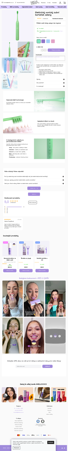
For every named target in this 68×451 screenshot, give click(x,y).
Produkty (4, 7)
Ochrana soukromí (18, 430)
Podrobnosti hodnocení (57, 18)
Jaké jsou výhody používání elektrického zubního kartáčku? (19, 179)
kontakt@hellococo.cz (9, 2)
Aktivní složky (49, 413)
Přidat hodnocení (32, 202)
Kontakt (49, 408)
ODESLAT (47, 366)
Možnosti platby (18, 424)
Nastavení (16, 447)
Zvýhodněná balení (27, 7)
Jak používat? (39, 82)
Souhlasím (50, 442)
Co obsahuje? (39, 86)
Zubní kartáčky (50, 7)
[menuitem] (38, 2)
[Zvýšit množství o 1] (46, 50)
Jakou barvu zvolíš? (41, 37)
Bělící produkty (14, 7)
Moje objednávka (18, 420)
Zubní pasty (39, 7)
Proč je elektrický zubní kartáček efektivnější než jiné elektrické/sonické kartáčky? (25, 176)
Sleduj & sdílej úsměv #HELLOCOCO (33, 384)
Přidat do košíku (56, 50)
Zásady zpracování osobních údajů (33, 368)
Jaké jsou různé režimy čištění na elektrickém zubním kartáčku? (20, 183)
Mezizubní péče (62, 7)
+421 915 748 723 (21, 2)
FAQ (49, 411)
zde (19, 444)
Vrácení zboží (18, 426)
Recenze (49, 409)
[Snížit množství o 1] (42, 50)
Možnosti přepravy (18, 422)
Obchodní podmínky (18, 428)
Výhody (38, 79)
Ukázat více (32, 187)
